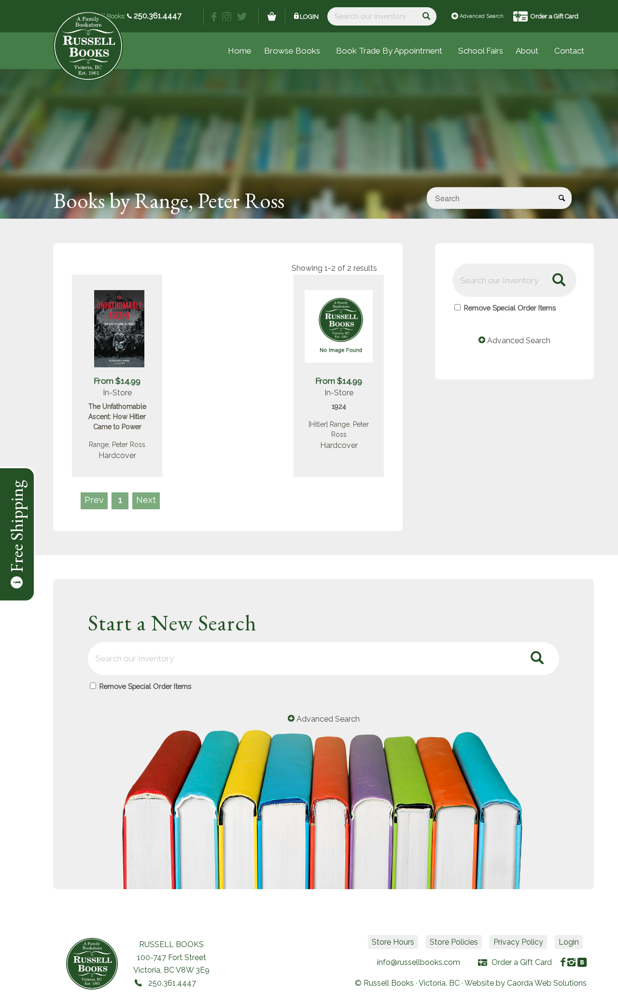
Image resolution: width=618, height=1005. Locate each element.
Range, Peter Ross (117, 444)
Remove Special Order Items (510, 308)
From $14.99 (117, 381)
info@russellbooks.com (418, 962)
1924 (339, 406)
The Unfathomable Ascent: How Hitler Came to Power (117, 417)
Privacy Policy (518, 942)
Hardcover (117, 455)
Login (309, 16)
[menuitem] (480, 50)
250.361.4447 (157, 16)
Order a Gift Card (554, 16)
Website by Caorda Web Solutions (525, 983)
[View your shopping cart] (271, 16)
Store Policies (454, 942)
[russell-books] (88, 46)
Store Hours (393, 942)
